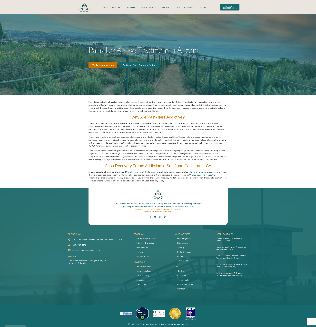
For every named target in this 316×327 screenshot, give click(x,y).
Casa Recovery (133, 172)
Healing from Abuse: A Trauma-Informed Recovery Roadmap (230, 274)
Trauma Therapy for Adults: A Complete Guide (229, 239)
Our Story (181, 271)
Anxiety (180, 247)
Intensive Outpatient (146, 243)
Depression (182, 243)
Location (141, 280)
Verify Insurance (144, 266)
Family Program (143, 256)
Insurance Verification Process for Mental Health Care (231, 248)
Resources (141, 284)
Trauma (140, 252)
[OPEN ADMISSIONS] (195, 7)
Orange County (196, 175)
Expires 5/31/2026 (190, 319)
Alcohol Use (182, 260)
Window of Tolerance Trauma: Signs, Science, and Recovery (232, 265)
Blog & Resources (185, 284)
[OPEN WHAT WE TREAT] (155, 7)
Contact (181, 288)
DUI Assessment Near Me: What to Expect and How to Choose (231, 256)
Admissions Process (146, 271)
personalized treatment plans (214, 172)
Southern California (77, 263)
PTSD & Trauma (184, 252)
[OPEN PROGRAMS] (136, 7)
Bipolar (180, 256)
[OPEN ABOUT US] (121, 7)
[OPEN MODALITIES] (171, 7)
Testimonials (183, 280)
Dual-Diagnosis (184, 238)
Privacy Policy (165, 324)
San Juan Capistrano (78, 260)
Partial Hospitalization (146, 238)
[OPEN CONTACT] (209, 7)
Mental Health (143, 247)
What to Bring (143, 275)
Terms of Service (180, 324)
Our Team (181, 275)
